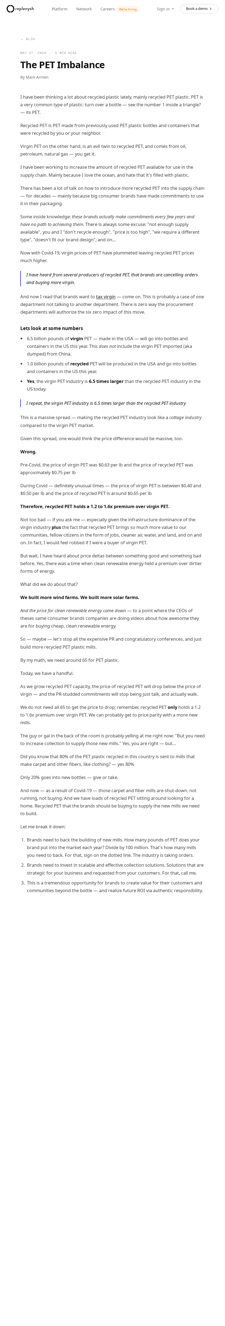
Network (84, 9)
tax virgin (106, 296)
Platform (60, 9)
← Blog (27, 39)
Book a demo (197, 8)
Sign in (163, 9)
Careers (118, 9)
